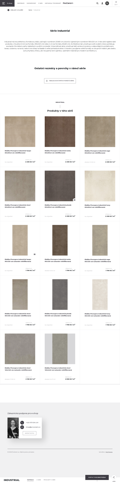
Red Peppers (109, 452)
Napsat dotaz (29, 433)
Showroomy (31, 3)
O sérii (38, 480)
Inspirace (20, 3)
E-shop (9, 3)
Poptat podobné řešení (97, 477)
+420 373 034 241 (32, 422)
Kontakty (67, 3)
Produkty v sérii (49, 480)
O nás (40, 3)
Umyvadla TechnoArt (53, 3)
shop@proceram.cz (33, 427)
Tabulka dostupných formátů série (61, 80)
